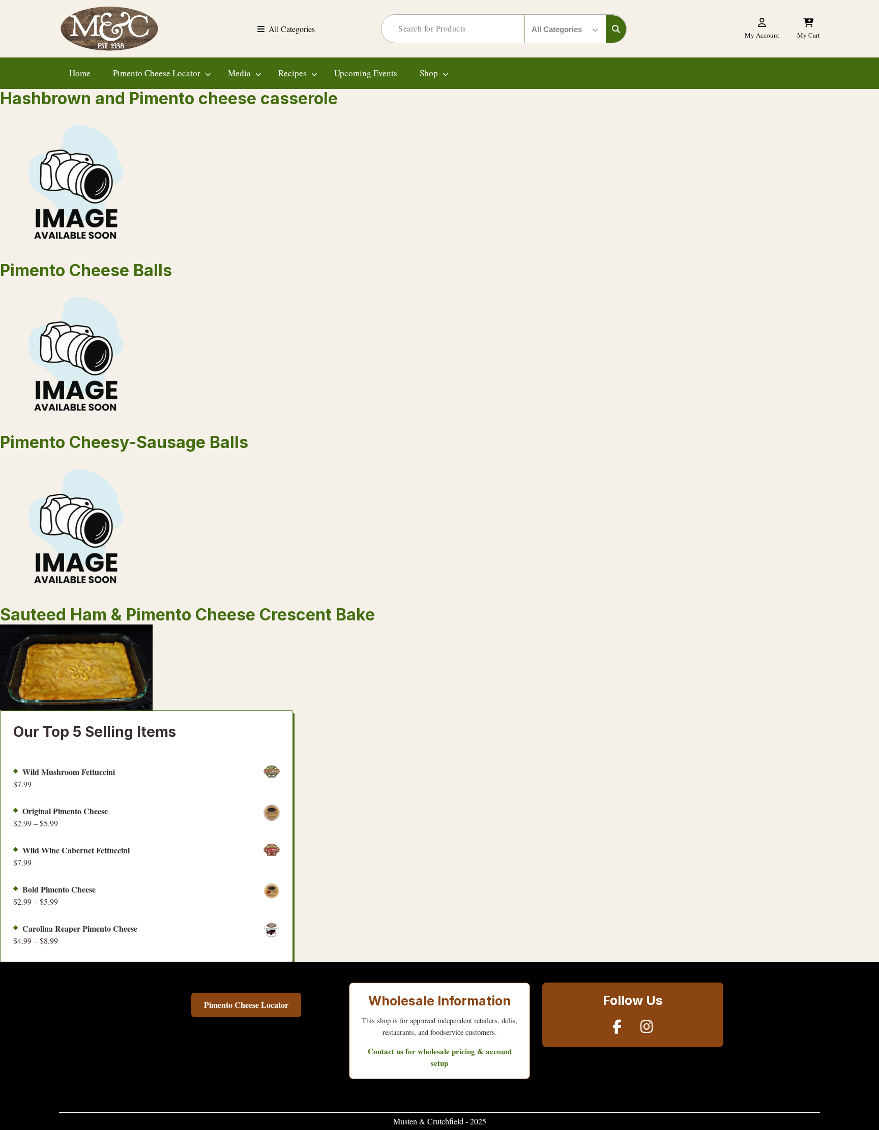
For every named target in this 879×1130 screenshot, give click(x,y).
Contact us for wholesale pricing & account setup (440, 1057)
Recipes (292, 73)
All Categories (292, 28)
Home (80, 73)
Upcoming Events (365, 73)
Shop (429, 73)
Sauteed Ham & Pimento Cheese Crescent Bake (187, 615)
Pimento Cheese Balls (86, 270)
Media (239, 73)
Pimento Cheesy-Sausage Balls (124, 442)
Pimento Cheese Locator (156, 73)
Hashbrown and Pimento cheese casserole (169, 98)
